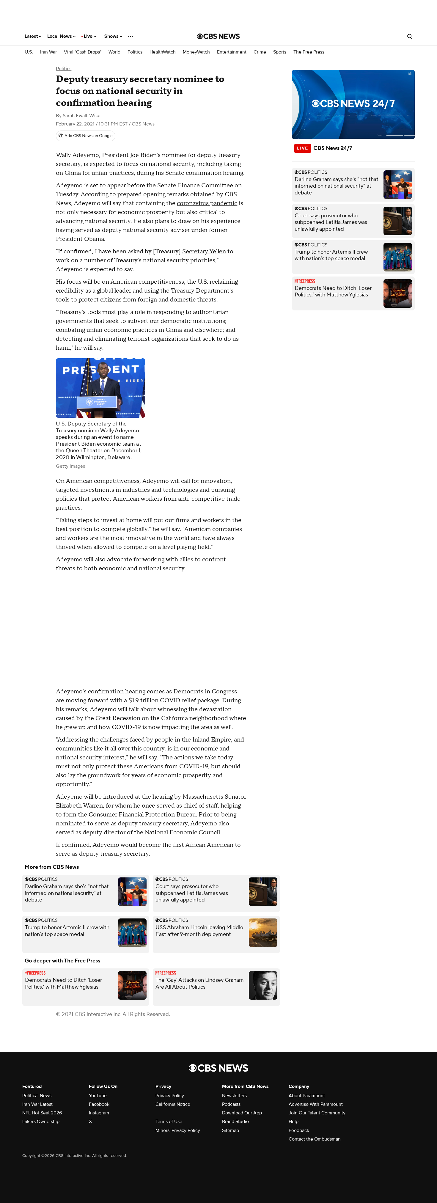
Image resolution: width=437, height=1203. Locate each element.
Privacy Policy (169, 1095)
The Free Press (308, 52)
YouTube (98, 1095)
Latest (32, 36)
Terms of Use (168, 1121)
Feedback (299, 1130)
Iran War (48, 52)
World (114, 52)
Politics (135, 52)
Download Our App (242, 1113)
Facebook (99, 1104)
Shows (112, 36)
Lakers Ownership (40, 1121)
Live (89, 36)
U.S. (29, 52)
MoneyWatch (196, 52)
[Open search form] (409, 36)
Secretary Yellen (204, 251)
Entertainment (231, 52)
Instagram (99, 1113)
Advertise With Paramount (316, 1104)
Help (293, 1121)
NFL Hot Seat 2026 (42, 1113)
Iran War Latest (37, 1104)
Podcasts (231, 1104)
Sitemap (230, 1130)
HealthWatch (163, 52)
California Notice (172, 1104)
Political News (36, 1095)
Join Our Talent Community (317, 1113)
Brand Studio (235, 1121)
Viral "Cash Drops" (82, 52)
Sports (279, 52)
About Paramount (307, 1095)
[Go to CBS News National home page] (218, 36)
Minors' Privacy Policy (177, 1130)
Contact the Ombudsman (315, 1139)
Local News (60, 36)
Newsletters (234, 1095)
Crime (260, 52)
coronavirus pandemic (207, 203)
